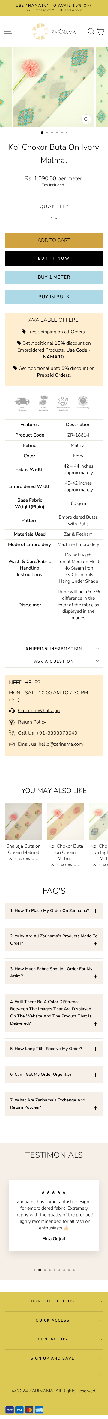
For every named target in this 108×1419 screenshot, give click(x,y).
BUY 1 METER (54, 277)
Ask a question (54, 661)
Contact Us (53, 1339)
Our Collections (52, 1301)
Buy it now (54, 258)
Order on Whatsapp (39, 710)
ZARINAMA (41, 1391)
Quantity (54, 206)
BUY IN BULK (54, 297)
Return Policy (32, 722)
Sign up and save (52, 1358)
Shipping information (54, 648)
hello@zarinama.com (61, 744)
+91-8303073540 (56, 733)
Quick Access (53, 1320)
